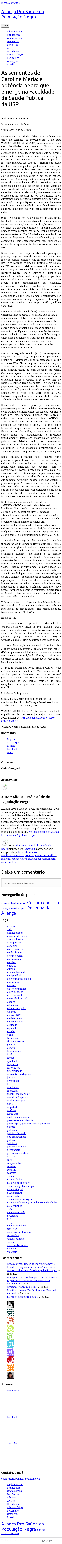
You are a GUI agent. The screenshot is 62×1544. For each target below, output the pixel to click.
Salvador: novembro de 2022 (22, 1296)
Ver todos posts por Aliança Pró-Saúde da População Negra (30, 833)
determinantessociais (19, 978)
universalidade (15, 1238)
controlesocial (15, 955)
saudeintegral (15, 1189)
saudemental (14, 1192)
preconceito (13, 1150)
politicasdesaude (16, 1133)
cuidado (11, 965)
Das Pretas (13, 41)
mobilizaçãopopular (18, 1097)
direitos (11, 985)
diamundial (13, 982)
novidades (13, 1113)
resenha (11, 1169)
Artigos (11, 48)
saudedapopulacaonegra (42, 858)
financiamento (15, 1041)
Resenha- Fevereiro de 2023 (22, 1287)
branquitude (14, 942)
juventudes (13, 1080)
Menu (5, 25)
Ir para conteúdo (10, 2)
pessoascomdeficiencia (20, 1120)
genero (11, 1044)
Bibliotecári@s (15, 54)
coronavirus (14, 959)
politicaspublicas (16, 1136)
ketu (9, 1084)
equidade (12, 1024)
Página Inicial (15, 31)
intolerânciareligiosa (19, 1074)
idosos (10, 1057)
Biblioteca (12, 44)
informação (13, 1067)
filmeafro (12, 1038)
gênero (11, 1048)
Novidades (13, 51)
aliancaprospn (15, 932)
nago (10, 1103)
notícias (29, 855)
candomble (13, 946)
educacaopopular (16, 1008)
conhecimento (15, 952)
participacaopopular (18, 1117)
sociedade (12, 1215)
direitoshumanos (27, 852)
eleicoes (11, 1011)
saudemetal (13, 1196)
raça (9, 1159)
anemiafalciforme (17, 936)
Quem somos (14, 38)
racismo (5, 858)
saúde (10, 1209)
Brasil (10, 64)
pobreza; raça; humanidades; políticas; (28, 1123)
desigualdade (14, 975)
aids (9, 929)
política (11, 1140)
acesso (11, 926)
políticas (12, 1143)
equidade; (12, 1028)
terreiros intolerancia (19, 1232)
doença (11, 1001)
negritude (12, 1107)
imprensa (12, 1064)
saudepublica (8, 862)
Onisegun (12, 61)
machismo (13, 1087)
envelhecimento (16, 1021)
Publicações (13, 34)
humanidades (15, 1051)
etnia (10, 1034)
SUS (9, 1219)
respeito (11, 1173)
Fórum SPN (13, 58)
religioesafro (14, 1163)
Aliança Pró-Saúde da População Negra (22, 14)
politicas (12, 1130)
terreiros (12, 1229)
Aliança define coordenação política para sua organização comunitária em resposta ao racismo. (32, 1280)
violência (12, 1252)
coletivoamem (15, 949)
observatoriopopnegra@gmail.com (20, 1478)
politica (11, 1126)
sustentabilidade (16, 1225)
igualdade (12, 1061)
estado (11, 1031)
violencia (12, 1248)
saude (10, 1176)
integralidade (14, 1071)
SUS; (9, 1222)
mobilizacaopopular (12, 855)
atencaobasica (15, 939)
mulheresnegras (16, 1100)
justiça (11, 1077)
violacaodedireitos (17, 1245)
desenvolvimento (16, 972)
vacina (11, 1242)
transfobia (13, 1235)
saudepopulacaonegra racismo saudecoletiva (32, 1202)
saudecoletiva (19, 858)
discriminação (15, 995)
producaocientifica (45, 855)
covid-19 (11, 962)
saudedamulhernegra (19, 1182)
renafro (11, 1166)
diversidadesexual (17, 998)
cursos (11, 969)
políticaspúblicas (16, 1146)
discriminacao (15, 992)
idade (10, 1054)
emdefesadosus (16, 1018)
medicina (12, 1090)
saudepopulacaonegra (19, 1199)
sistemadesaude (16, 1212)
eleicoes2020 (14, 1015)
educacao (12, 1005)
